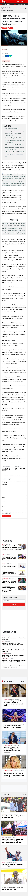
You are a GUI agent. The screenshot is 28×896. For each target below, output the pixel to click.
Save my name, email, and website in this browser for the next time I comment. (14, 513)
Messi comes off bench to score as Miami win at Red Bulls (20, 468)
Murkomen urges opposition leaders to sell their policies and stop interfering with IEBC (9, 581)
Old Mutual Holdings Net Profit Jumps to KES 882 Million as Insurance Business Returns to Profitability (14, 147)
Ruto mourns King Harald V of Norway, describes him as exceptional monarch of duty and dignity (14, 140)
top (8, 61)
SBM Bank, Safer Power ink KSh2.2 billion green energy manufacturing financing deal (15, 154)
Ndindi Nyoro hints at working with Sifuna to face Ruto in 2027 (10, 546)
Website (3, 506)
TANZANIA (5, 745)
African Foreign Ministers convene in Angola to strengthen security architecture (8, 589)
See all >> (23, 681)
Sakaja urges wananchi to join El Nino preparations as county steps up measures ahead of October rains (9, 558)
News (5, 699)
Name (3, 497)
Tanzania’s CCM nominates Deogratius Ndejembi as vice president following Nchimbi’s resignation (12, 749)
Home (2, 7)
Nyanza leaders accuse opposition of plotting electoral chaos (9, 573)
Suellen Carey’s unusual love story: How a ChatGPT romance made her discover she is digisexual (14, 775)
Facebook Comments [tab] (15, 475)
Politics (3, 814)
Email (3, 502)
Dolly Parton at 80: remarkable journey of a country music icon (13, 726)
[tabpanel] (14, 497)
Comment (4, 484)
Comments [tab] (5, 475)
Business (7, 7)
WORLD (7, 699)
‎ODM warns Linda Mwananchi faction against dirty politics (9, 565)
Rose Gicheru (4, 49)
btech (3, 61)
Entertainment (7, 724)
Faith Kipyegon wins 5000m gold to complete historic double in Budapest (7, 469)
